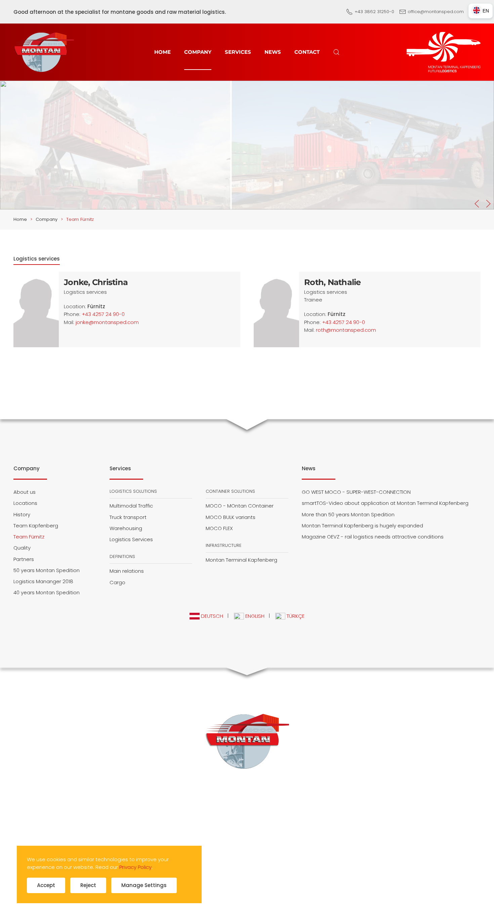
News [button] (272, 52)
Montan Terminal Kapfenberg (241, 559)
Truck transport (128, 517)
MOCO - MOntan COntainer (240, 505)
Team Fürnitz (28, 536)
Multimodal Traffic (131, 505)
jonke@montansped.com (107, 322)
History (21, 514)
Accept (46, 885)
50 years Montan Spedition (46, 570)
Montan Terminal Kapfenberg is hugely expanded (362, 525)
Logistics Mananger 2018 (43, 581)
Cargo (117, 582)
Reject (88, 885)
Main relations (127, 570)
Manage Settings (144, 885)
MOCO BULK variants (230, 517)
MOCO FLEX (219, 528)
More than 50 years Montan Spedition (348, 514)
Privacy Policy (135, 867)
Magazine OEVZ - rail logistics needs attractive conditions (373, 536)
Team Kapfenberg (35, 525)
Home (162, 52)
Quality (22, 547)
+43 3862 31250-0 (374, 11)
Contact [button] (307, 52)
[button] (336, 52)
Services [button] (238, 52)
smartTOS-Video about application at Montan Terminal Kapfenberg (385, 503)
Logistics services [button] (36, 258)
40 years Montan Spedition (46, 592)
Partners (23, 559)
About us (24, 491)
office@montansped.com (436, 11)
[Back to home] (43, 52)
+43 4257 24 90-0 (103, 314)
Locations (25, 503)
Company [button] (197, 52)
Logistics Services (131, 539)
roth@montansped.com (346, 329)
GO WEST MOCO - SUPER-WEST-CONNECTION (356, 491)
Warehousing (126, 528)
